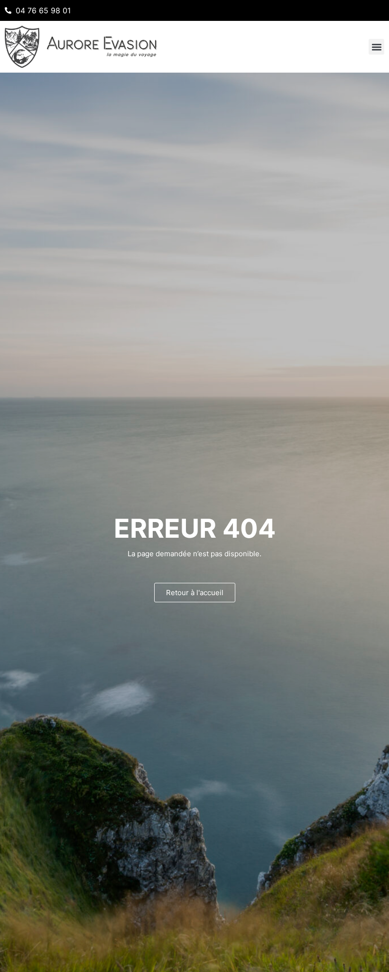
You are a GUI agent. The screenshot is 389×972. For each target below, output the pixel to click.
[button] (376, 47)
